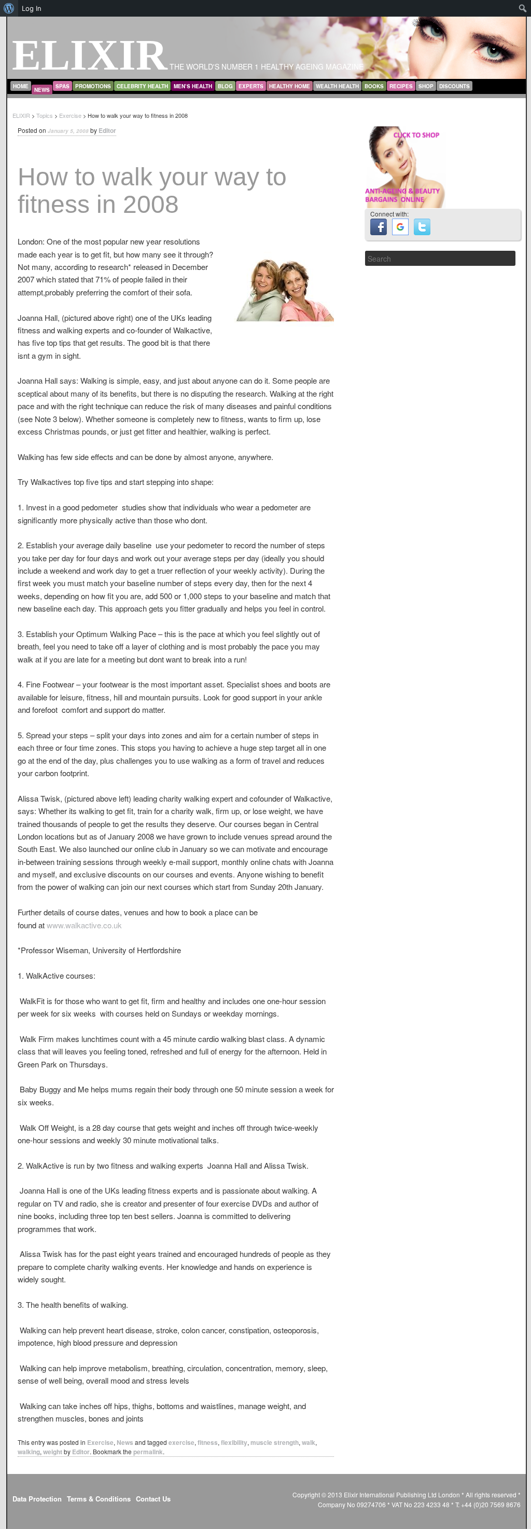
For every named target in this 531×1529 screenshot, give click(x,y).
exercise (181, 1442)
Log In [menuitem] (31, 8)
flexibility (234, 1442)
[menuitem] (9, 8)
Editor (107, 130)
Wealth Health (337, 86)
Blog (225, 86)
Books (374, 86)
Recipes (401, 86)
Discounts (454, 86)
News (42, 89)
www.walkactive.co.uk (84, 924)
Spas (62, 86)
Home (21, 86)
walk (308, 1442)
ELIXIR (89, 55)
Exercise (100, 1442)
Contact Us (153, 1499)
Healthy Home (289, 86)
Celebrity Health (142, 86)
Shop (426, 86)
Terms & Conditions (99, 1499)
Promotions (93, 86)
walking (29, 1451)
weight (52, 1451)
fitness (208, 1442)
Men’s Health (193, 86)
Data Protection (37, 1499)
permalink (148, 1451)
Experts (251, 86)
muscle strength (274, 1442)
